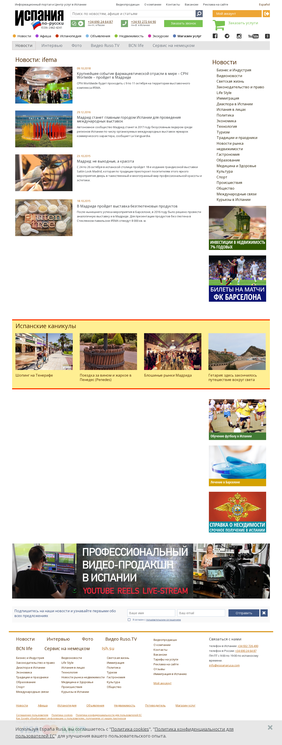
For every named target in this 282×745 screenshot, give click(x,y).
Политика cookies (62, 715)
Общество (225, 188)
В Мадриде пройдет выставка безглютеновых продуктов (127, 206)
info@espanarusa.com (224, 665)
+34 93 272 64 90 (143, 22)
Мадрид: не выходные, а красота (105, 161)
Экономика (226, 120)
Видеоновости (229, 75)
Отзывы (159, 669)
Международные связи (236, 194)
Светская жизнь (230, 81)
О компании (152, 4)
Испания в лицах (231, 109)
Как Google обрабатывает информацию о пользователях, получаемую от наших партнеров (71, 718)
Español (264, 4)
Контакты (173, 4)
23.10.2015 (84, 156)
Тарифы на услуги (166, 659)
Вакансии (191, 4)
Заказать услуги (243, 22)
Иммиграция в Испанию (170, 674)
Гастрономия (228, 154)
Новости (24, 36)
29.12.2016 (84, 112)
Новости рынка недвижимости (83, 677)
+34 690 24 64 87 (100, 22)
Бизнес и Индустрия (234, 70)
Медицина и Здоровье (236, 165)
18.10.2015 (84, 201)
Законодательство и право (240, 87)
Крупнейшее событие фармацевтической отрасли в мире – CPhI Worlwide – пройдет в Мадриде (132, 75)
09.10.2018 (84, 68)
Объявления (100, 36)
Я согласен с (157, 619)
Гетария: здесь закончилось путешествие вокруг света (232, 377)
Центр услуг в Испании (70, 4)
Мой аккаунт (163, 683)
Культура (225, 171)
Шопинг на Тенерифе (34, 375)
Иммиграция (228, 98)
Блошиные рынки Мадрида (168, 375)
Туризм (223, 132)
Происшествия (229, 182)
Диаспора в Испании (235, 104)
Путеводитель (155, 705)
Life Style (224, 92)
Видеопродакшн (127, 4)
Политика (225, 115)
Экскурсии (161, 36)
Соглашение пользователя (32, 715)
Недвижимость (131, 36)
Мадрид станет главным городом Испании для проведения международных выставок (129, 119)
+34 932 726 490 (248, 646)
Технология (227, 126)
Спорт (222, 177)
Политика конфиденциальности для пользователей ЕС (109, 715)
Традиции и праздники (237, 137)
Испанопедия (70, 36)
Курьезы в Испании (233, 199)
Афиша (45, 36)
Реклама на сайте (215, 4)
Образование (228, 160)
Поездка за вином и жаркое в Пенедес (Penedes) (106, 377)
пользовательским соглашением (163, 619)
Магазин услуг (190, 36)
